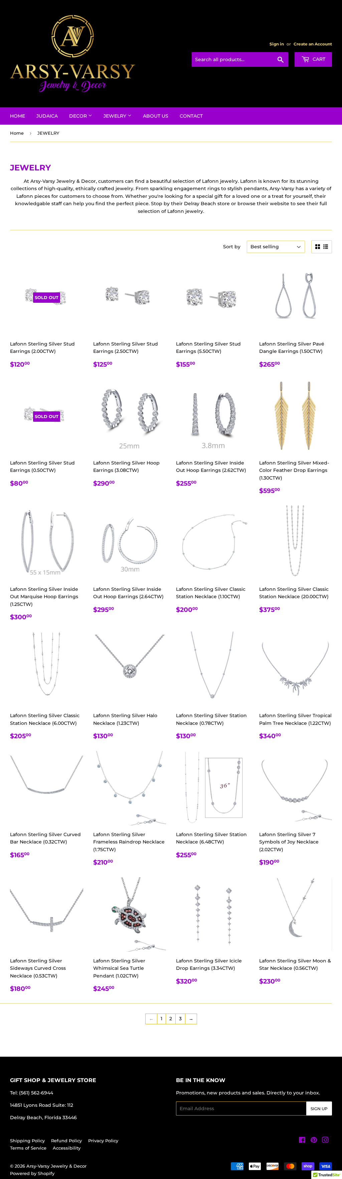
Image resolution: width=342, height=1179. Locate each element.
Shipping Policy (27, 1140)
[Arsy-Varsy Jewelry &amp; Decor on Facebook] (302, 1141)
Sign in (277, 43)
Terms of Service (28, 1148)
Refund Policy (66, 1140)
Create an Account (313, 43)
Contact (191, 116)
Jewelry (116, 116)
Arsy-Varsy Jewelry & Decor (56, 1166)
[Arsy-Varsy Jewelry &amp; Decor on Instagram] (325, 1141)
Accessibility (66, 1148)
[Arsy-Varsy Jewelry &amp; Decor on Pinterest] (313, 1141)
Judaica (47, 116)
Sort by (231, 247)
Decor (78, 116)
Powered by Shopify (32, 1173)
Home (17, 116)
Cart (318, 59)
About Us (155, 116)
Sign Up (319, 1108)
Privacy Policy (103, 1140)
